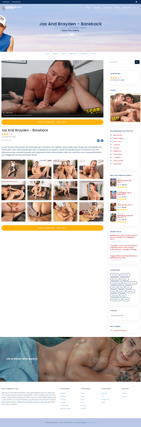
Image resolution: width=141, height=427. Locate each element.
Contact (125, 393)
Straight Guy (116, 299)
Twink (126, 299)
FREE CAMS (126, 8)
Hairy (128, 287)
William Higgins (118, 138)
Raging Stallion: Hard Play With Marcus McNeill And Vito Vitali (123, 257)
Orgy (121, 287)
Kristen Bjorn (117, 164)
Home (88, 8)
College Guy (116, 283)
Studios (117, 8)
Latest (63, 54)
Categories (107, 8)
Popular (63, 28)
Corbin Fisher (117, 154)
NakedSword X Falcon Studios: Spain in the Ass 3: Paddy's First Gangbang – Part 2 (123, 237)
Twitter (124, 396)
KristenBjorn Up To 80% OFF (124, 194)
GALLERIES (96, 8)
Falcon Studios (118, 161)
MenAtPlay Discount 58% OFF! (125, 216)
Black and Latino (130, 283)
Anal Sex (115, 295)
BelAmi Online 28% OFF (124, 181)
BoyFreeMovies (16, 2)
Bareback (125, 275)
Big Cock (115, 279)
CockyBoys (117, 157)
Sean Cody (117, 141)
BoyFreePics (6, 2)
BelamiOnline (117, 135)
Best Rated (72, 54)
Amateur (115, 275)
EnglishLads (117, 151)
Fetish (114, 287)
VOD (134, 8)
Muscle (121, 291)
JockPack (116, 145)
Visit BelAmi (100, 360)
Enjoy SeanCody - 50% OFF (51, 122)
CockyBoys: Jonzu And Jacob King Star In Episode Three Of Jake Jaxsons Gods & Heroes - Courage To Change (123, 247)
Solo (123, 295)
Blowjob (124, 279)
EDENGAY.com (92, 422)
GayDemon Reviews (120, 331)
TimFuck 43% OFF (124, 205)
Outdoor (130, 291)
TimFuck (116, 148)
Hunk (113, 291)
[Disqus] (52, 259)
